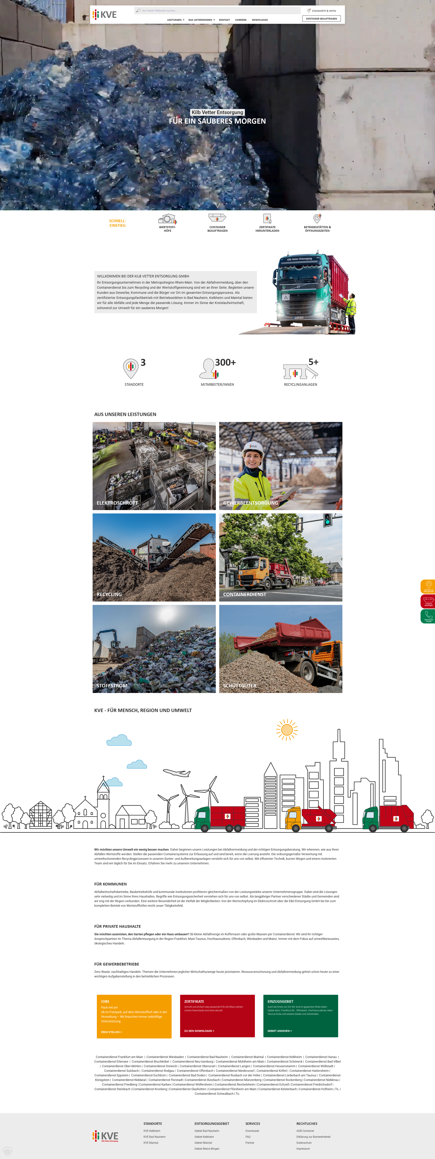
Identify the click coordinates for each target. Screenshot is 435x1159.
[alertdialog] (217, 579)
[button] (7, 1151)
